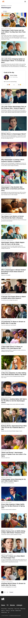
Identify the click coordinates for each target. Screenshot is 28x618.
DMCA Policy (22, 608)
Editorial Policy (4, 612)
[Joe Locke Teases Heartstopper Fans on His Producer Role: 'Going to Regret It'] (14, 102)
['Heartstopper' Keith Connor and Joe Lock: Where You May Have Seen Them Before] (14, 25)
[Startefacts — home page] (3, 1)
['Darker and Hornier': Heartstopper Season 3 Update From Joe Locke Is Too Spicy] (14, 447)
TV (7, 605)
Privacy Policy (4, 608)
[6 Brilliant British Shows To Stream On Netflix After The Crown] (14, 577)
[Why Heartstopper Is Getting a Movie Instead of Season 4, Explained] (14, 155)
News (3, 605)
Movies (12, 605)
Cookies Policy (10, 608)
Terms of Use (16, 608)
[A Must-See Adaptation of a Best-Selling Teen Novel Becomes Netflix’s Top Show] (14, 367)
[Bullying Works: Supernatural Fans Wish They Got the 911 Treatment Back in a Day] (14, 420)
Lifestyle (19, 605)
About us (3, 610)
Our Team (12, 610)
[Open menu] (25, 1)
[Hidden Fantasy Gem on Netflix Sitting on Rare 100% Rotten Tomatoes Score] (14, 525)
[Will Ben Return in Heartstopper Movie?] (14, 128)
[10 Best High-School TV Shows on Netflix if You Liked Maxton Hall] (14, 341)
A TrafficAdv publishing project (15, 615)
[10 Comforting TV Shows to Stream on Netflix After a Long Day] (14, 315)
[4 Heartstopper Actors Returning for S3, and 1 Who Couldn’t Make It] (14, 473)
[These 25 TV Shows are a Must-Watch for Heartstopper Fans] (14, 551)
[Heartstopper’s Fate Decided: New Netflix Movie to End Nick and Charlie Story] (14, 183)
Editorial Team (18, 610)
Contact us (8, 610)
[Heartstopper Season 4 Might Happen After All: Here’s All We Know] (14, 238)
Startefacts (3, 5)
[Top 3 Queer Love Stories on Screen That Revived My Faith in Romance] (14, 211)
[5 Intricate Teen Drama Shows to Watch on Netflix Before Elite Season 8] (14, 290)
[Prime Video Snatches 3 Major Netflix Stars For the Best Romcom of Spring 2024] (14, 499)
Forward (11, 592)
